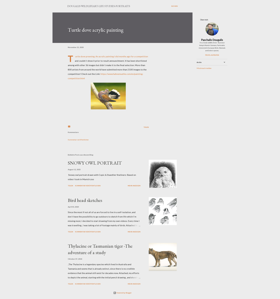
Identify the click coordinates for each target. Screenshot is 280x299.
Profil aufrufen (212, 55)
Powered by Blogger (124, 293)
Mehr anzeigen (134, 186)
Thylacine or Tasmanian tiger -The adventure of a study (100, 249)
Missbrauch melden (204, 68)
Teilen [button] (146, 127)
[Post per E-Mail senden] (69, 127)
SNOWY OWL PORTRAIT (95, 163)
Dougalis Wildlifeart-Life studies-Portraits (98, 6)
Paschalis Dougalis (212, 39)
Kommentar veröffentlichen (78, 140)
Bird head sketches (85, 200)
